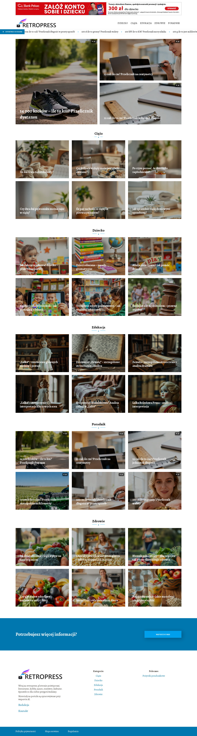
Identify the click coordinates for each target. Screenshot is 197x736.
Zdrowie (159, 23)
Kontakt (23, 711)
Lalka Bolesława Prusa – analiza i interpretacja (152, 404)
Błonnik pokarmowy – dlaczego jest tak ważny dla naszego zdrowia (154, 558)
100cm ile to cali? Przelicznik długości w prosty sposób (93, 501)
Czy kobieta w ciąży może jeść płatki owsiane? (97, 170)
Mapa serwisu (52, 731)
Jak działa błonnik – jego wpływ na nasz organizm (40, 558)
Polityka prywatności (26, 731)
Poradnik (174, 23)
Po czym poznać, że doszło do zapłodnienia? (150, 170)
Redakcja (23, 705)
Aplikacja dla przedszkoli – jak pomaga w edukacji (38, 308)
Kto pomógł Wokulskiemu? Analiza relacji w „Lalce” (97, 404)
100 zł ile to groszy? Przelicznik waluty (52, 31)
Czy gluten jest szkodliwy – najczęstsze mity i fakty (36, 598)
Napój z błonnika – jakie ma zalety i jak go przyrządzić (153, 598)
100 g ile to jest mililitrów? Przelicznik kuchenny (148, 31)
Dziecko (123, 23)
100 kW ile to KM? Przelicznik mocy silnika (98, 31)
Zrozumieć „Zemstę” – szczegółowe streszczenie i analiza (98, 364)
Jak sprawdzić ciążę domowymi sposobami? (151, 211)
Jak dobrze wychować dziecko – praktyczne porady (39, 267)
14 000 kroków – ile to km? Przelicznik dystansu (56, 114)
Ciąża (134, 23)
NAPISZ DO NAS (163, 634)
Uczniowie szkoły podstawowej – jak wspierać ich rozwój (98, 308)
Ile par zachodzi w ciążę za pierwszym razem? (92, 211)
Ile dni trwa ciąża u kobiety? (36, 172)
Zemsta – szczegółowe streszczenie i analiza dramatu (154, 364)
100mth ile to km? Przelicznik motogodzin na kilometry (38, 501)
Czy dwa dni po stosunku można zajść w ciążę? (42, 211)
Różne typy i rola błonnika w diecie (97, 600)
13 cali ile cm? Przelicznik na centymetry (128, 74)
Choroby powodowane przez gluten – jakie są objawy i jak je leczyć (98, 558)
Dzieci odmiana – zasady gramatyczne (91, 267)
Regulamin (73, 731)
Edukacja (146, 23)
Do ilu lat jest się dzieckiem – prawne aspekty (154, 308)
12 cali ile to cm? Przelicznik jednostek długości (132, 118)
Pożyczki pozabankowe (154, 675)
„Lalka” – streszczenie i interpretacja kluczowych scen (38, 404)
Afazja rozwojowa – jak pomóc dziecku (150, 267)
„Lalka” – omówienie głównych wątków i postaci (39, 364)
